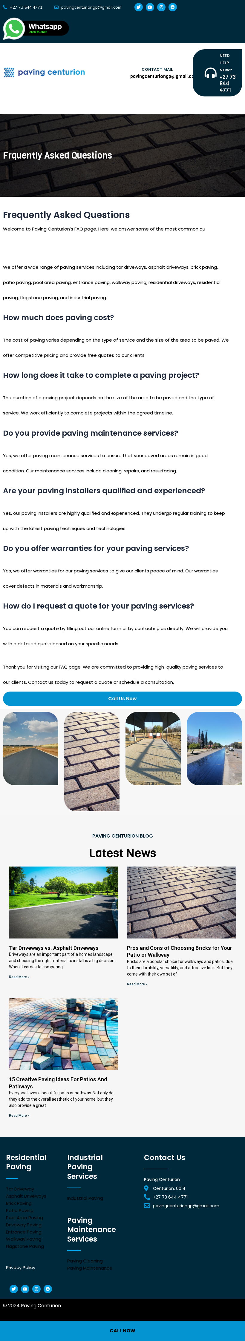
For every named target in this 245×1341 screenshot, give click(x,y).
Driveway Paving (24, 1225)
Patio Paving (19, 1210)
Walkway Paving (23, 1239)
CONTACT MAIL (157, 69)
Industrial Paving (85, 1198)
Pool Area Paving (24, 1217)
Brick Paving (19, 1203)
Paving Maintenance (89, 1268)
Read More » (19, 977)
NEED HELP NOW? (226, 63)
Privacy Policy (20, 1267)
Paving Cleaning (85, 1261)
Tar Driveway (20, 1189)
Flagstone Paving (25, 1246)
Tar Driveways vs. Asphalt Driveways (54, 948)
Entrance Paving (24, 1232)
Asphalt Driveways (26, 1196)
